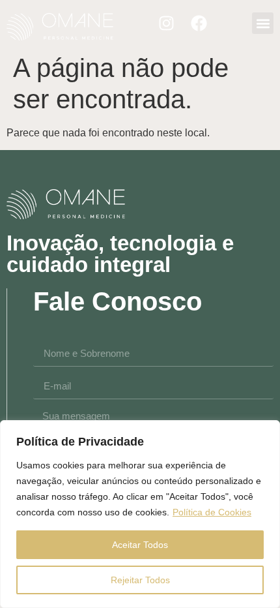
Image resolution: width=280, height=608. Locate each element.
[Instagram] (166, 23)
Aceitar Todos (140, 545)
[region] (140, 514)
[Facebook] (199, 23)
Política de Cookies (212, 512)
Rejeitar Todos (140, 580)
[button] (262, 23)
